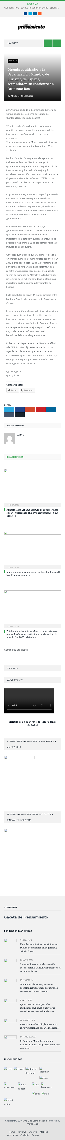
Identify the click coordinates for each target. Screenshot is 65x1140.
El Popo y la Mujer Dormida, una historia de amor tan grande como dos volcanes (40, 1044)
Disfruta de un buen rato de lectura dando (32, 721)
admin (14, 96)
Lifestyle (33, 1131)
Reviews (22, 1131)
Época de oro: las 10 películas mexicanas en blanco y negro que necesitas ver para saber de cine (37, 1008)
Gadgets (24, 1134)
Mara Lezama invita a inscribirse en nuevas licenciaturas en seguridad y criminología (39, 948)
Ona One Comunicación (35, 1120)
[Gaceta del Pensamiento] (33, 26)
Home (12, 1131)
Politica (13, 61)
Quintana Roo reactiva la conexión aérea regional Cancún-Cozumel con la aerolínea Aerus (33, 7)
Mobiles (44, 1131)
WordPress (32, 1123)
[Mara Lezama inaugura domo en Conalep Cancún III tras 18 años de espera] (32, 549)
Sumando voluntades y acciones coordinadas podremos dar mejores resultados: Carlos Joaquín (39, 988)
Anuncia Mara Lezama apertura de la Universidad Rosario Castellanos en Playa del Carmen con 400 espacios (32, 512)
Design (35, 1134)
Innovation (12, 1134)
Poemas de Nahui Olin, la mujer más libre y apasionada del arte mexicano (39, 1026)
